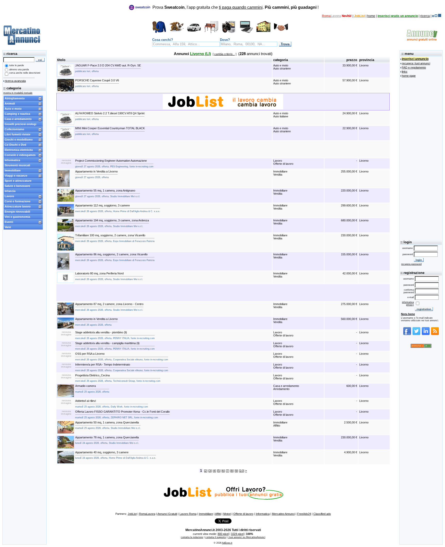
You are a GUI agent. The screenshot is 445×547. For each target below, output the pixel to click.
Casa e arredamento (18, 118)
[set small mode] (433, 16)
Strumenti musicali (17, 165)
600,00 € (351, 385)
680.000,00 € (349, 220)
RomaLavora (147, 513)
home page (409, 75)
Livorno (364, 65)
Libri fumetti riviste (17, 134)
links (404, 71)
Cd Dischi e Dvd (15, 144)
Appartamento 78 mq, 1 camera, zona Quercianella (107, 440)
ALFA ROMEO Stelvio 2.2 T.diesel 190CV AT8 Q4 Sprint (109, 116)
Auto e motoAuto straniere (282, 67)
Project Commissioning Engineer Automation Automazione (114, 163)
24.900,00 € (350, 113)
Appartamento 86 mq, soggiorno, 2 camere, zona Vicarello (115, 257)
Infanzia (10, 191)
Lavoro (9, 196)
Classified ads (322, 513)
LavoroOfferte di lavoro (283, 162)
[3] (210, 471)
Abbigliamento (15, 98)
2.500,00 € (350, 422)
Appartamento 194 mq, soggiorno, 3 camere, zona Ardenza (112, 223)
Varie (8, 227)
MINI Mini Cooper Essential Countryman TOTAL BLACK (110, 131)
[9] (236, 471)
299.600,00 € (349, 205)
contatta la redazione (192, 537)
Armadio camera (92, 388)
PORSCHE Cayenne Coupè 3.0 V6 (97, 83)
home (371, 16)
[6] (223, 471)
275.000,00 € (349, 304)
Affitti (218, 513)
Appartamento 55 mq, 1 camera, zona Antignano (107, 193)
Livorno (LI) (200, 54)
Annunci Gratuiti (167, 513)
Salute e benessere (17, 185)
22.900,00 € (350, 128)
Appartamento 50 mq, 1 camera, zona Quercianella (108, 425)
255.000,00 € (349, 171)
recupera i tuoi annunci (416, 63)
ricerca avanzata (15, 80)
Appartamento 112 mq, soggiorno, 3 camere (117, 208)
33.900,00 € (350, 65)
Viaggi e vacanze (16, 175)
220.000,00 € (349, 190)
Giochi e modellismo (19, 139)
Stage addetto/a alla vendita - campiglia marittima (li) (115, 346)
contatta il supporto (215, 537)
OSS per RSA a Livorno (121, 356)
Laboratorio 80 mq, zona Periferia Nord (109, 276)
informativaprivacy (408, 303)
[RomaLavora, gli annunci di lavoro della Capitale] (347, 16)
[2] (205, 471)
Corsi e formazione (17, 201)
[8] (232, 471)
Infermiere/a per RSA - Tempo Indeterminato (121, 367)
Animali (10, 103)
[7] (227, 471)
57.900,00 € (350, 80)
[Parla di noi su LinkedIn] (426, 334)
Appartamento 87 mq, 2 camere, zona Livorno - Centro (109, 306)
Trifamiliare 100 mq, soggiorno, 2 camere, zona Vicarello (115, 238)
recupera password (411, 264)
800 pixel (223, 533)
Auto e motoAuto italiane (280, 115)
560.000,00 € (349, 318)
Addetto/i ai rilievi (111, 403)
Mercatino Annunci (283, 513)
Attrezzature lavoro (18, 206)
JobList (359, 16)
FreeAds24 (304, 513)
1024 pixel (237, 533)
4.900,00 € (350, 452)
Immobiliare (13, 170)
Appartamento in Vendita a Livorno (96, 174)
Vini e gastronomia (17, 216)
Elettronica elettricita (19, 149)
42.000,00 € (350, 273)
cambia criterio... (224, 54)
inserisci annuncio (415, 59)
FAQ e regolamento (414, 67)
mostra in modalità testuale (17, 93)
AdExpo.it (227, 543)
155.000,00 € (349, 254)
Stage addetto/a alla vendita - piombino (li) (115, 335)
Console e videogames (20, 155)
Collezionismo (14, 129)
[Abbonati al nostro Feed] (435, 334)
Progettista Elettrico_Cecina (117, 378)
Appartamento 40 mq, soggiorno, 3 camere (115, 455)
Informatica (12, 160)
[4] (214, 471)
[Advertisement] (223, 149)
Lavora (336, 16)
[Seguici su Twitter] (416, 334)
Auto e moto (13, 108)
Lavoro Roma (187, 513)
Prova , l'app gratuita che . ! (235, 7)
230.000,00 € (349, 235)
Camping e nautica (17, 113)
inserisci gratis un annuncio (398, 16)
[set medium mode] (436, 16)
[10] (241, 471)
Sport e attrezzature (18, 180)
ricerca (425, 16)
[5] (218, 471)
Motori (227, 513)
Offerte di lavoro (243, 513)
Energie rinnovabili (17, 211)
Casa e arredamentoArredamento (286, 387)
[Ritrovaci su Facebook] (407, 334)
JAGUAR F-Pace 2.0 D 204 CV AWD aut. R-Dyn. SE (108, 68)
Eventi (9, 221)
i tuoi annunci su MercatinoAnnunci (246, 537)
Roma (326, 16)
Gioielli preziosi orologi (20, 124)
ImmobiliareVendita (280, 173)
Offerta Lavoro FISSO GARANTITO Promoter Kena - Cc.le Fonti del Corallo (122, 414)
